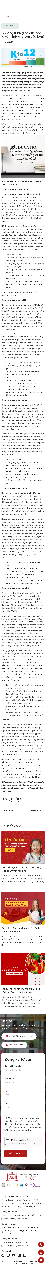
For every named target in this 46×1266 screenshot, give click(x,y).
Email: (7, 1091)
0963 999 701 (9, 1215)
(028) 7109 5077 (36, 1215)
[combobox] (23, 1107)
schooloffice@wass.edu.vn (15, 1219)
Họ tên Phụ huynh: (13, 1066)
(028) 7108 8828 (23, 1242)
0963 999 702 (22, 1215)
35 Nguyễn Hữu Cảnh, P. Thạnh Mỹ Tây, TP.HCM (21, 1232)
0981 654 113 (9, 1242)
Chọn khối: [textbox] (9, 1107)
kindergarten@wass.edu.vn (16, 1246)
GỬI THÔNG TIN (15, 1153)
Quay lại (8, 17)
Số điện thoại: (11, 1078)
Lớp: (7, 1103)
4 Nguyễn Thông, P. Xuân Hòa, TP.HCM (21, 1228)
